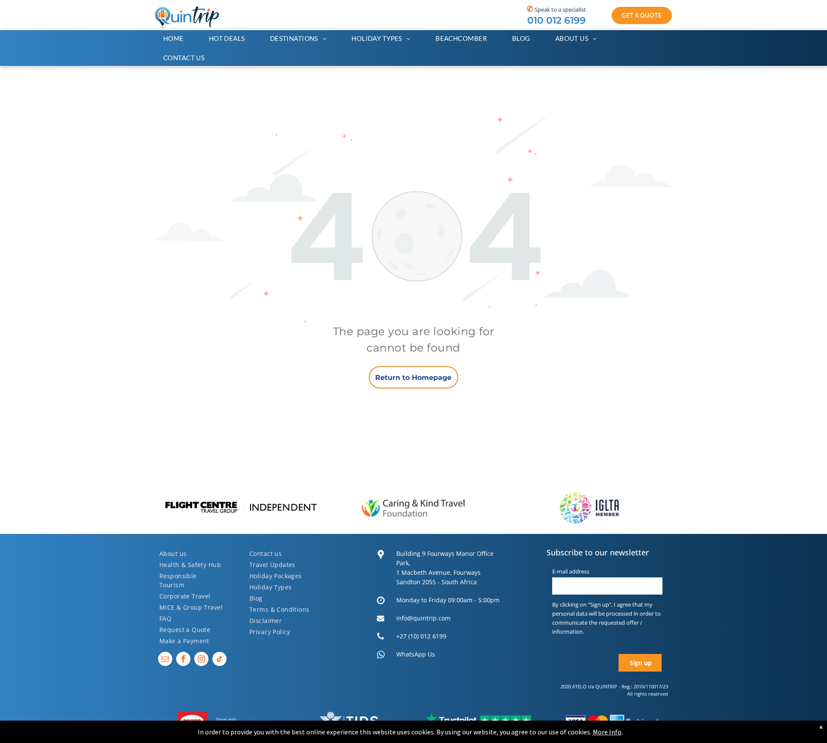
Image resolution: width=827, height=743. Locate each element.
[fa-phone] (380, 638)
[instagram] (201, 660)
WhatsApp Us (415, 654)
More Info (607, 732)
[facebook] (183, 660)
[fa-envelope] (380, 620)
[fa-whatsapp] (381, 657)
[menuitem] (178, 38)
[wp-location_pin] (380, 560)
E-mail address (570, 571)
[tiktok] (219, 660)
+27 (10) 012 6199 (421, 636)
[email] (165, 660)
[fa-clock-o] (381, 603)
